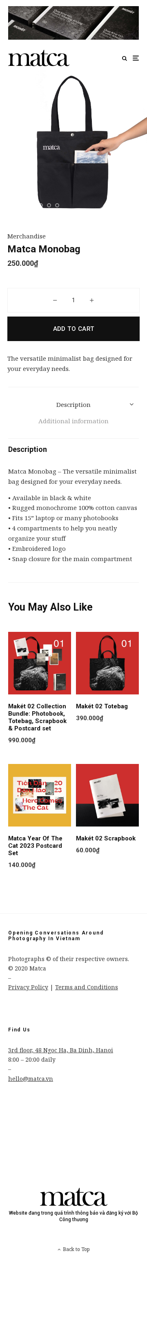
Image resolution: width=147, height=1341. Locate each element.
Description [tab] (73, 404)
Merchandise (26, 236)
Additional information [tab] (73, 421)
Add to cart (73, 328)
